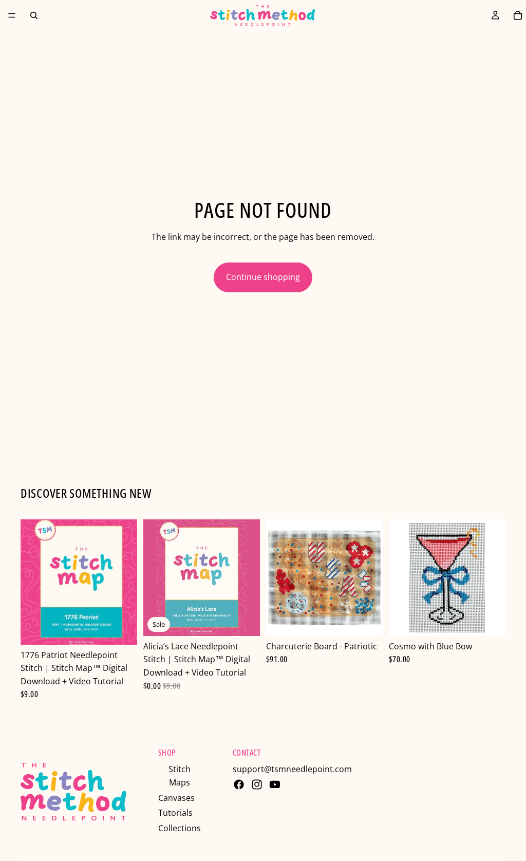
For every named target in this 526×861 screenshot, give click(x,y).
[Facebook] (239, 784)
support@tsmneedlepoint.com (292, 769)
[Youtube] (275, 784)
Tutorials (175, 812)
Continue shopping (263, 277)
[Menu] (12, 15)
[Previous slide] (154, 577)
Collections (179, 828)
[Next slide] (248, 577)
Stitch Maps (179, 775)
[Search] (34, 15)
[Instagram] (257, 784)
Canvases (176, 797)
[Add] (121, 629)
